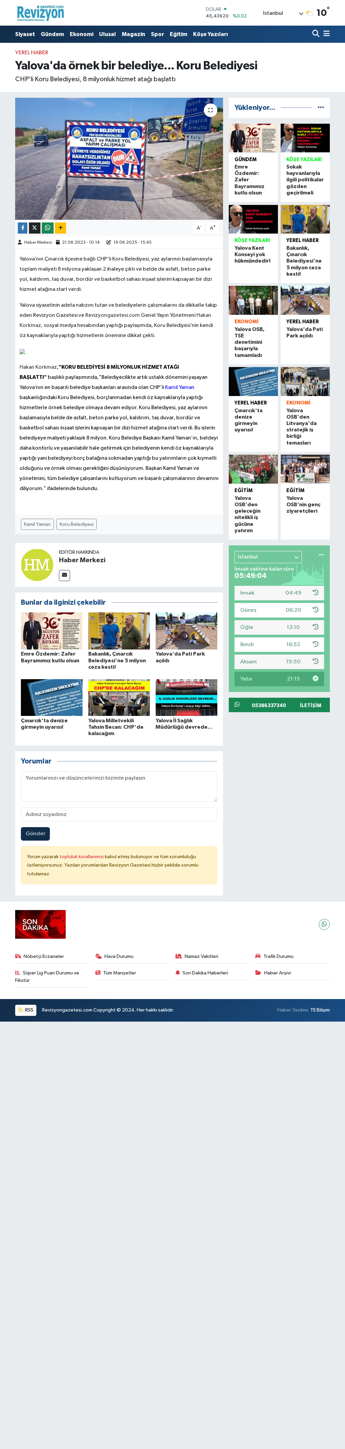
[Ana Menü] (325, 34)
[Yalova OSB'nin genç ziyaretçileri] (305, 469)
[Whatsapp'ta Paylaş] (48, 228)
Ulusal (107, 34)
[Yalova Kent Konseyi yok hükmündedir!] (253, 219)
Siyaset (25, 34)
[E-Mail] (64, 575)
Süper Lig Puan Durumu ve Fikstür (47, 976)
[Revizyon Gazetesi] (40, 12)
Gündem (52, 34)
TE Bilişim (320, 1010)
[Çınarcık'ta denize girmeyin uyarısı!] (52, 697)
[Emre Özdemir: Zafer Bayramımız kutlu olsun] (52, 631)
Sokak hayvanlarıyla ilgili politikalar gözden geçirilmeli (305, 179)
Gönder (35, 834)
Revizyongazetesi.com (113, 315)
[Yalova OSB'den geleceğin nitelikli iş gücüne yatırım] (253, 469)
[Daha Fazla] (60, 228)
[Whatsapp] (324, 924)
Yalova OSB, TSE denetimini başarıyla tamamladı (249, 342)
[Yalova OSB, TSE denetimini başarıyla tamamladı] (253, 300)
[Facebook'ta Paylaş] (22, 228)
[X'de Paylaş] (34, 228)
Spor (157, 34)
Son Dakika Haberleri (205, 972)
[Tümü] (321, 108)
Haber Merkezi (38, 242)
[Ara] (316, 34)
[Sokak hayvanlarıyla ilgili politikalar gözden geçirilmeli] (305, 138)
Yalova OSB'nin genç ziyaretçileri (303, 504)
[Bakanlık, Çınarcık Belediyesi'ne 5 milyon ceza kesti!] (119, 631)
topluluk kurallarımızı (82, 856)
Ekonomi (81, 34)
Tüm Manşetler (119, 972)
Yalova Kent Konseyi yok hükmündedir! (252, 254)
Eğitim (178, 34)
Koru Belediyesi (77, 524)
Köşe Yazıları (210, 34)
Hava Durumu (118, 956)
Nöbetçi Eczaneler (44, 956)
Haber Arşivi (277, 972)
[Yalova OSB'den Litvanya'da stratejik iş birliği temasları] (305, 381)
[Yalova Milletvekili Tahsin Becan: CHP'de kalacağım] (119, 697)
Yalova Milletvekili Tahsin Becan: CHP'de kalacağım (116, 727)
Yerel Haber (31, 53)
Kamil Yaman (37, 524)
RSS (28, 1010)
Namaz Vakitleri (201, 956)
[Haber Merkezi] (37, 565)
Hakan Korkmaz (38, 367)
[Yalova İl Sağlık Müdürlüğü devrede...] (186, 697)
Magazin (133, 34)
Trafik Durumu (278, 956)
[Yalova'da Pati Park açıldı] (186, 631)
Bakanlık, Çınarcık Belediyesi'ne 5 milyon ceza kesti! (117, 660)
